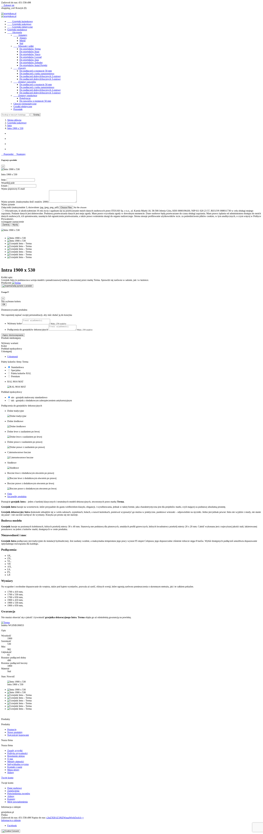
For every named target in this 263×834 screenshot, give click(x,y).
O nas (10, 758)
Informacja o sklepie (11, 820)
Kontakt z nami (14, 767)
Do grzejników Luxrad (30, 57)
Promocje (11, 729)
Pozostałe (18, 109)
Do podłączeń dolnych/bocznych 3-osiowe (40, 79)
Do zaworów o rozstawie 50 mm (35, 101)
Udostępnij (12, 356)
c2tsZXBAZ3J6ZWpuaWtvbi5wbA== (65, 817)
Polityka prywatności (17, 753)
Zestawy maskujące (25, 95)
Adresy (10, 796)
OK (3, 304)
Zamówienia (13, 790)
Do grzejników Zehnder (31, 62)
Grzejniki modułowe (17, 29)
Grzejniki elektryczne (20, 27)
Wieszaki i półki (23, 46)
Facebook (12, 825)
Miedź (22, 40)
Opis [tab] (9, 493)
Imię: (3, 179)
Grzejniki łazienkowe (20, 21)
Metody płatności (15, 761)
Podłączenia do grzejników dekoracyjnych (27, 329)
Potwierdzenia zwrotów (18, 793)
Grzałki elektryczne (22, 106)
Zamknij (5, 225)
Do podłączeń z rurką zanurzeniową (36, 73)
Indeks (4, 625)
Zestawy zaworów (24, 81)
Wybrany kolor (14, 323)
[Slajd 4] (134, 149)
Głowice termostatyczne (25, 103)
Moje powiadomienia (17, 801)
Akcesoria (14, 32)
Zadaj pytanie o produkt (21, 286)
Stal (21, 43)
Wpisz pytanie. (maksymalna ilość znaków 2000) (24, 201)
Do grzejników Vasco (29, 54)
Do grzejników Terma (30, 49)
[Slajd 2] (134, 138)
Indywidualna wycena (18, 764)
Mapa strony (13, 769)
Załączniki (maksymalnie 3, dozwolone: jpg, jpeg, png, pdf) (30, 207)
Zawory (19, 68)
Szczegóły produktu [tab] (16, 496)
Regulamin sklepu (16, 756)
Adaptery (20, 35)
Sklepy (10, 772)
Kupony (11, 799)
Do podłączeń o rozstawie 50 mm (35, 71)
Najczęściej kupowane (18, 735)
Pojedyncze (25, 98)
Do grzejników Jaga (29, 60)
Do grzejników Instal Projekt (33, 65)
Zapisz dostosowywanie (12, 335)
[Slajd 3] (134, 144)
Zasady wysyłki (15, 750)
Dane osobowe (14, 788)
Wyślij (15, 225)
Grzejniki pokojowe (19, 24)
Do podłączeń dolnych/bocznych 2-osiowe (40, 76)
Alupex (23, 38)
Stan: (4, 676)
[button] (7, 154)
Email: (4, 185)
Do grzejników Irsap (29, 51)
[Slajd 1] (134, 133)
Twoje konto (7, 777)
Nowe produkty (15, 732)
